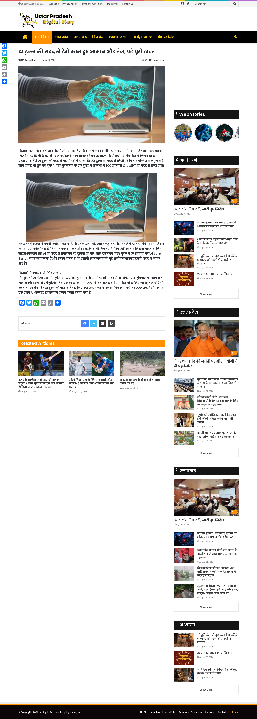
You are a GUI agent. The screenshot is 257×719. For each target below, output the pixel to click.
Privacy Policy (69, 4)
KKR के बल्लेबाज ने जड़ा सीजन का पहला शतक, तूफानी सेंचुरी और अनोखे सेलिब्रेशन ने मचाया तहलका (41, 383)
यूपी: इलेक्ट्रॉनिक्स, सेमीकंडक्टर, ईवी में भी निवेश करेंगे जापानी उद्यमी (216, 418)
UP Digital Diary (29, 60)
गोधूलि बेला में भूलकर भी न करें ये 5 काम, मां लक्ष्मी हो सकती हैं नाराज (217, 259)
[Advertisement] (206, 74)
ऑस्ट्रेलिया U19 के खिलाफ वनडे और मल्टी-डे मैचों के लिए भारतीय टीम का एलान (91, 383)
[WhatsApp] (4, 60)
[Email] (4, 67)
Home (235, 712)
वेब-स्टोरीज (166, 37)
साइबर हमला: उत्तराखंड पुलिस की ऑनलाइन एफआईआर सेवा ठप (217, 224)
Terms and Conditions (92, 4)
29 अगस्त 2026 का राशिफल (214, 274)
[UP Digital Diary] (47, 19)
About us (54, 4)
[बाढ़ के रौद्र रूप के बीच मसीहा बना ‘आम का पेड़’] (142, 363)
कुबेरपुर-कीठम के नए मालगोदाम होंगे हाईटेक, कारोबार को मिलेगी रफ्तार (217, 383)
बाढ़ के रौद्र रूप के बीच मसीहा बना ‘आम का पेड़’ (140, 381)
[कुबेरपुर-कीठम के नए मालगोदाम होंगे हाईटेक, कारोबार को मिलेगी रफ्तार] (184, 385)
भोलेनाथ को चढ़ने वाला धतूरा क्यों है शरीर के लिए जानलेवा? (217, 241)
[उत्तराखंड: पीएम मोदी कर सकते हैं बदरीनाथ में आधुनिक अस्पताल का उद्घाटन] (184, 555)
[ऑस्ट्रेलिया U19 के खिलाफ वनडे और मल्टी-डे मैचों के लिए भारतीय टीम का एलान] (91, 363)
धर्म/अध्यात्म (143, 37)
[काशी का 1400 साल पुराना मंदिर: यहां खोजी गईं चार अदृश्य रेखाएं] (184, 438)
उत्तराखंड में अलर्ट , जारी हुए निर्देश (199, 209)
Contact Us (127, 4)
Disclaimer (112, 4)
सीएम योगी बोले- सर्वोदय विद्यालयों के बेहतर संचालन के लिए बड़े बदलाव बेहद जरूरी (217, 400)
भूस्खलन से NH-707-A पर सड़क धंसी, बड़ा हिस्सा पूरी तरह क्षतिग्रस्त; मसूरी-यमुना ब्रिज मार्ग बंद (217, 589)
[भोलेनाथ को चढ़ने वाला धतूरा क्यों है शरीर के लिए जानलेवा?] (184, 245)
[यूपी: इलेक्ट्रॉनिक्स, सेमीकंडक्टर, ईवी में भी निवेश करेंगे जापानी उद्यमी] (184, 420)
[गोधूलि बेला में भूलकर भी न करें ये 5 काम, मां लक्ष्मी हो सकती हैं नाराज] (184, 261)
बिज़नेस (98, 37)
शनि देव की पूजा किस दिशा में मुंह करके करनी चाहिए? (217, 671)
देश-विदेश (41, 37)
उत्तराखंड (80, 37)
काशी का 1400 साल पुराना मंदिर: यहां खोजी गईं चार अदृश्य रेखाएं (217, 434)
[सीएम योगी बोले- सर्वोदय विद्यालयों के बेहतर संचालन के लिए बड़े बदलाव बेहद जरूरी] (184, 402)
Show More (206, 294)
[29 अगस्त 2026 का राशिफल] (184, 279)
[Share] (4, 81)
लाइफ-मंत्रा (117, 37)
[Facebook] (4, 45)
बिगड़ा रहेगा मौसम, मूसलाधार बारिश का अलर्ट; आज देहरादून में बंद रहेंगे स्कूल (216, 571)
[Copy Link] (4, 74)
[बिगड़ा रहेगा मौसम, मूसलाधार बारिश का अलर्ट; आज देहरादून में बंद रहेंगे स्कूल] (184, 573)
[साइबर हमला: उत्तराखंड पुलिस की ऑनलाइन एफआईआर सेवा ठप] (184, 228)
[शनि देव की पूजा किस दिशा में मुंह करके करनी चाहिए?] (184, 675)
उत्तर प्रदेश (62, 37)
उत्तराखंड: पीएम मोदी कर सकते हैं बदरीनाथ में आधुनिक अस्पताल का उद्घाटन (217, 553)
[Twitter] (4, 53)
